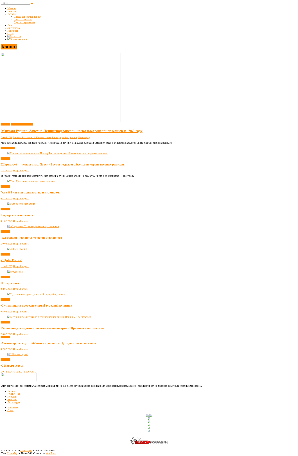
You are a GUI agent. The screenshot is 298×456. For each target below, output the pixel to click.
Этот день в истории (22, 124)
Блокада (56, 137)
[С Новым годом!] (17, 354)
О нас (10, 33)
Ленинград (84, 137)
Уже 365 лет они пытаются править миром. (30, 192)
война (65, 137)
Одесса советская (23, 19)
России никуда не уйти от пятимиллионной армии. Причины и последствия (52, 328)
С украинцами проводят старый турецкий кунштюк (36, 305)
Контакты (12, 30)
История (11, 14)
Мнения (11, 8)
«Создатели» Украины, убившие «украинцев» (32, 237)
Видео (10, 25)
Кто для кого (10, 283)
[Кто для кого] (15, 271)
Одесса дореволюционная (27, 16)
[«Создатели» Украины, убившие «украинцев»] (33, 226)
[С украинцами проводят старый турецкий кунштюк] (36, 294)
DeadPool (29, 371)
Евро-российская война (17, 215)
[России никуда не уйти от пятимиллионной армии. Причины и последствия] (49, 317)
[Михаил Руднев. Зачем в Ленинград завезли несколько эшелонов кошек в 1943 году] (60, 121)
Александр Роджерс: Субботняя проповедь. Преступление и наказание (49, 343)
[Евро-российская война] (21, 203)
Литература (13, 28)
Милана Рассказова (23, 137)
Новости (12, 11)
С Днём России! (11, 260)
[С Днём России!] (17, 249)
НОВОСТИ (13, 394)
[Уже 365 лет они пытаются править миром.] (31, 181)
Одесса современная (24, 22)
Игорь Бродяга (21, 170)
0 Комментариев (43, 137)
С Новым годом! (12, 365)
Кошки (73, 137)
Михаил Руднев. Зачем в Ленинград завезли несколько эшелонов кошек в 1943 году (71, 131)
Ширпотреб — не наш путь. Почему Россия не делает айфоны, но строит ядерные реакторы (63, 164)
